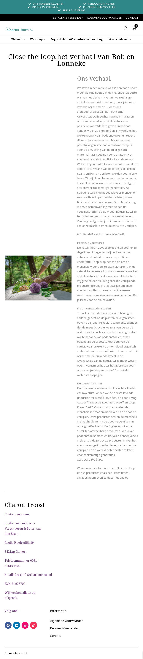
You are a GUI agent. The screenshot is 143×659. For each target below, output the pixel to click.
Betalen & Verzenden (68, 17)
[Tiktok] (33, 625)
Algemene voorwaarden (104, 17)
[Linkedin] (16, 625)
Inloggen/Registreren (126, 28)
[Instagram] (25, 625)
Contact (132, 17)
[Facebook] (8, 625)
